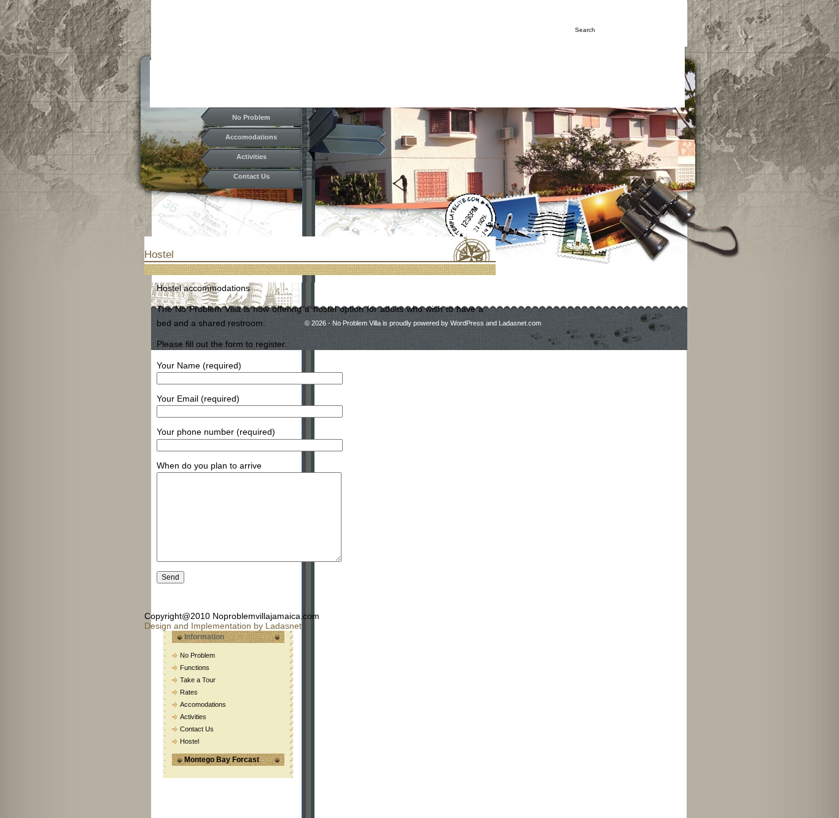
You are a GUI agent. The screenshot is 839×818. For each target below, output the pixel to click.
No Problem (251, 117)
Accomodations (251, 137)
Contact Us (251, 176)
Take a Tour (198, 680)
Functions (194, 667)
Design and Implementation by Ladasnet (223, 626)
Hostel (159, 254)
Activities (251, 156)
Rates (189, 692)
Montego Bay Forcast (221, 759)
